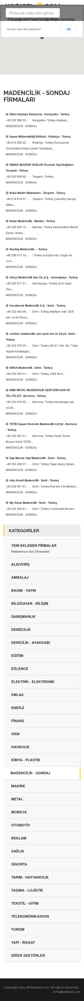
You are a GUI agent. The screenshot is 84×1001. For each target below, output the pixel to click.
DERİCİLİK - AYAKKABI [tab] (30, 642)
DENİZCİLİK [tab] (21, 629)
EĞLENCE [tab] (19, 668)
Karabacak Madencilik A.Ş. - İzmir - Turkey (38, 305)
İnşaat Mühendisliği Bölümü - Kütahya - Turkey (40, 136)
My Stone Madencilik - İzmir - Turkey (33, 502)
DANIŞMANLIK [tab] (23, 616)
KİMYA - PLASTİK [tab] (25, 759)
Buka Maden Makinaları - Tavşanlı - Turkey (37, 193)
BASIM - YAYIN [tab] (23, 590)
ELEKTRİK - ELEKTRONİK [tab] (33, 681)
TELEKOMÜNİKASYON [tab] (30, 916)
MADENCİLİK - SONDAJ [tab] (30, 772)
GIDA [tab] (15, 733)
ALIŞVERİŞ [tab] (20, 564)
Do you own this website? (24, 29)
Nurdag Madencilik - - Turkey (28, 249)
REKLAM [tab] (18, 838)
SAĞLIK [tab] (17, 851)
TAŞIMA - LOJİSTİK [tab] (27, 890)
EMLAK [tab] (17, 694)
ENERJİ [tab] (17, 707)
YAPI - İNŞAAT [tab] (23, 942)
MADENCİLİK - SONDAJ (21, 126)
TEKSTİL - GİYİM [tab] (25, 903)
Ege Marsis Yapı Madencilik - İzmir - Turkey (38, 458)
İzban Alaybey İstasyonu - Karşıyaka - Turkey (40, 114)
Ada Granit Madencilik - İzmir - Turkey (34, 480)
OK (68, 29)
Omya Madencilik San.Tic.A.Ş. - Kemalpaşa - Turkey (44, 277)
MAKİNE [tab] (18, 785)
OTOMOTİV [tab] (20, 825)
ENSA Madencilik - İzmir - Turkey (31, 367)
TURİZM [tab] (17, 929)
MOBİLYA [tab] (19, 812)
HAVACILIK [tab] (20, 746)
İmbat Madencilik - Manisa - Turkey (32, 221)
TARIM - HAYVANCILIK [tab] (30, 877)
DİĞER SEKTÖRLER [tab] (28, 955)
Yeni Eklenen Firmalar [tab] (33, 548)
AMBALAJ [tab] (19, 577)
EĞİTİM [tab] (17, 655)
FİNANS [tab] (17, 720)
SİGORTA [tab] (19, 864)
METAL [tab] (17, 798)
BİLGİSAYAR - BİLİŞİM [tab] (29, 603)
